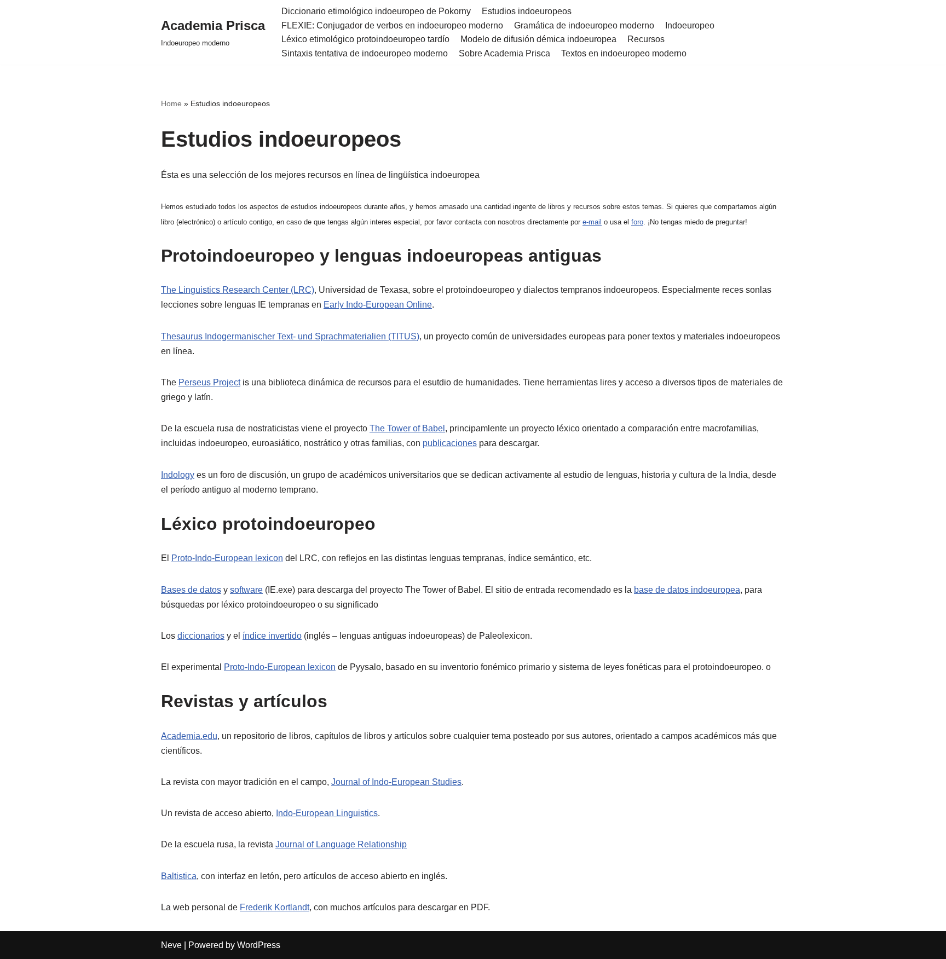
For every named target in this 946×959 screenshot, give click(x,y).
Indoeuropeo (689, 25)
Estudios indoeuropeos (527, 11)
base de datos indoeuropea (687, 589)
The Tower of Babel (407, 428)
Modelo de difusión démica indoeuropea (538, 39)
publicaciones (450, 443)
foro (637, 222)
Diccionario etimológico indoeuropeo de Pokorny (376, 11)
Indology (177, 474)
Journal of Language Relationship (341, 844)
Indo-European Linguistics (327, 813)
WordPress (258, 945)
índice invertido (272, 635)
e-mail (592, 222)
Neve (171, 945)
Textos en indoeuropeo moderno (624, 53)
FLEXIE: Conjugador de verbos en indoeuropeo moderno (392, 25)
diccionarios (200, 635)
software (246, 589)
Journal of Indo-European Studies (396, 782)
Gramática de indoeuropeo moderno (584, 25)
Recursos (646, 39)
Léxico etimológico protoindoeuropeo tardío (365, 39)
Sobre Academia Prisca (504, 53)
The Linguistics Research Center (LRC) (237, 289)
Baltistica (179, 876)
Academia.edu (189, 736)
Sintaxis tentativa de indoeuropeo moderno (364, 53)
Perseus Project (209, 382)
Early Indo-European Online (378, 304)
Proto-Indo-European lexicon (227, 558)
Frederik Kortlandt (274, 907)
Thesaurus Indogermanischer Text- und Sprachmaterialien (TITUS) (290, 336)
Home (171, 103)
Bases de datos (191, 589)
